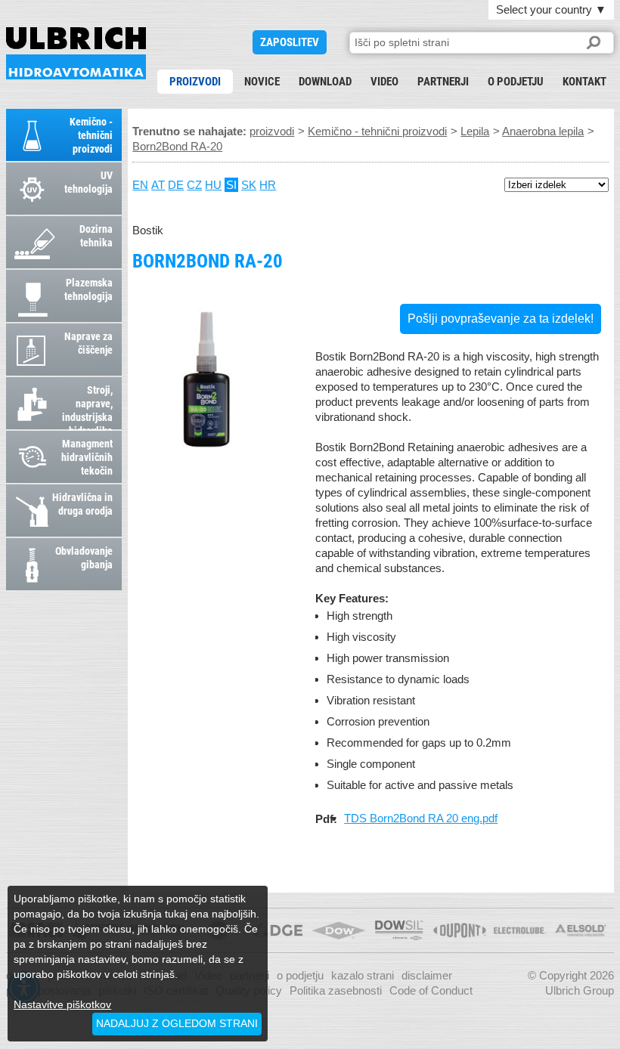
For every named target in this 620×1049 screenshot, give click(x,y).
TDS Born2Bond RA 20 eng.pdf (421, 818)
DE (176, 184)
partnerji (443, 81)
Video (384, 81)
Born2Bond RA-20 (76, 53)
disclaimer (426, 975)
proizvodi (195, 81)
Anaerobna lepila (543, 131)
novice (262, 81)
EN (140, 184)
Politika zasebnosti (336, 990)
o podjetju (516, 81)
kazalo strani (362, 975)
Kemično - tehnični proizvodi (377, 131)
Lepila (474, 131)
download (325, 81)
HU (213, 184)
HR (267, 184)
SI (231, 184)
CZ (194, 184)
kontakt (584, 81)
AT (158, 184)
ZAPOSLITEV (289, 42)
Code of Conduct (431, 990)
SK (248, 184)
